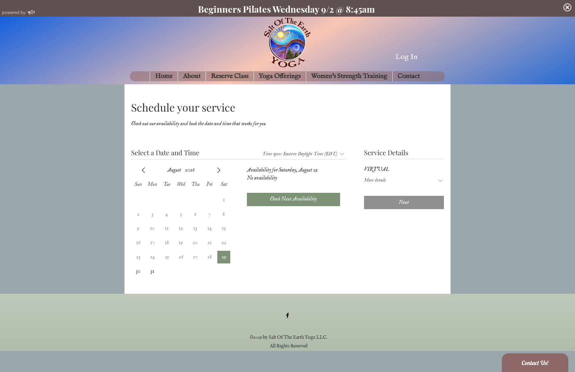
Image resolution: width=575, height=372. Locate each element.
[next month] (219, 170)
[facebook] (287, 315)
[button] (192, 76)
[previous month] (143, 170)
